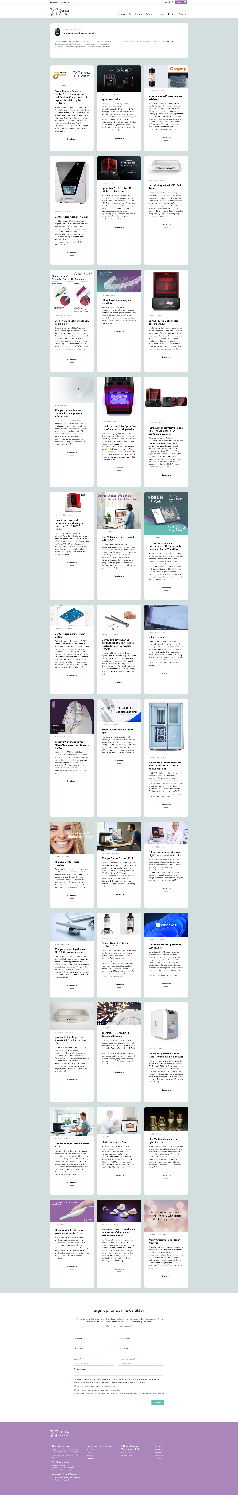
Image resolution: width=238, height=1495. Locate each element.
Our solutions (135, 14)
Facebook (159, 1449)
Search (164, 2)
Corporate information (99, 1446)
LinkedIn (158, 1452)
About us (120, 14)
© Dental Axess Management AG (130, 1447)
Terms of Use (126, 1455)
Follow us (160, 1446)
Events (171, 14)
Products (150, 14)
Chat (73, 2)
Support (183, 14)
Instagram (159, 1455)
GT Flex (106, 46)
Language (54, 2)
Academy (91, 1455)
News (161, 14)
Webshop (170, 41)
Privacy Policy (127, 1452)
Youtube (158, 1459)
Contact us (65, 2)
